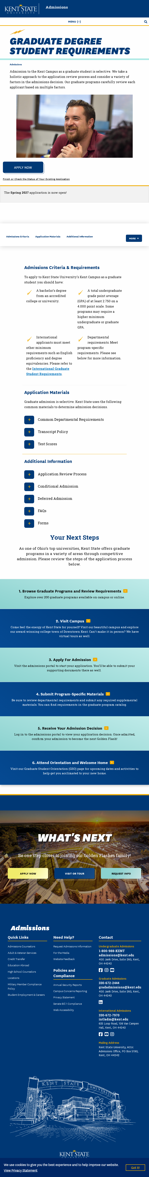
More (132, 238)
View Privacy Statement (20, 1170)
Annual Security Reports (67, 985)
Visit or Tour (74, 873)
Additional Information (80, 236)
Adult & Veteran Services (22, 952)
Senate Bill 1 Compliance (67, 1003)
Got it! (135, 1167)
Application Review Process (62, 474)
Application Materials (47, 236)
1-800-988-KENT (112, 951)
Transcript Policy (53, 431)
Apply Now (23, 167)
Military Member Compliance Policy (25, 986)
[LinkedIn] (101, 1002)
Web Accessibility (63, 1010)
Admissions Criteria (17, 236)
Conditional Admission (58, 486)
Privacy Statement (64, 997)
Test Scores (47, 444)
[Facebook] (101, 970)
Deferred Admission (55, 498)
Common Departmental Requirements (71, 419)
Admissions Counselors (21, 946)
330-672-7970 (109, 1015)
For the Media (61, 952)
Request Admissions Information (72, 946)
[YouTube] (112, 970)
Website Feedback (64, 959)
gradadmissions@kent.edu (120, 987)
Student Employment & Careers (26, 994)
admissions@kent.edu (116, 955)
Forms (43, 523)
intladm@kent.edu (113, 1019)
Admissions (57, 7)
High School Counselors (22, 971)
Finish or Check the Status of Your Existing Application (36, 179)
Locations (13, 978)
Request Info (121, 873)
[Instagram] (106, 970)
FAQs (42, 510)
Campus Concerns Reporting (70, 991)
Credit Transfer (16, 959)
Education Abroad (18, 965)
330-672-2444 (109, 983)
